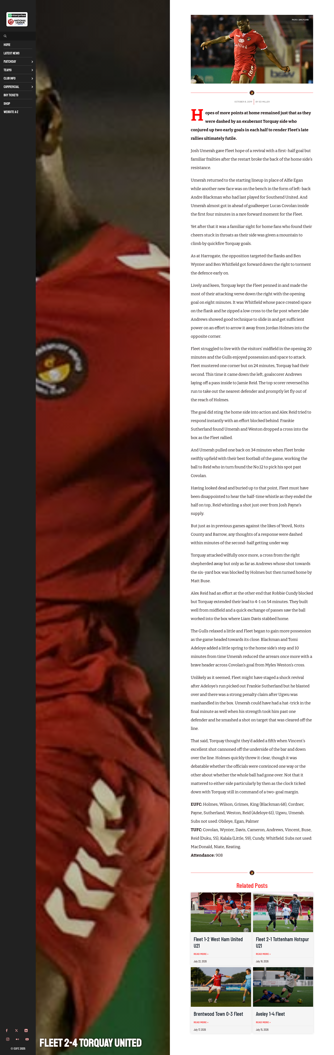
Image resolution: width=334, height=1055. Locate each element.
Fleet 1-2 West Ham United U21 (218, 942)
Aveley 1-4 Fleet (270, 1013)
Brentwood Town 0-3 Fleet (218, 1013)
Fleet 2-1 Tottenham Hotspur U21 (282, 942)
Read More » (201, 954)
